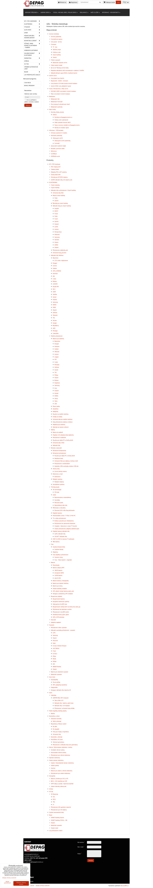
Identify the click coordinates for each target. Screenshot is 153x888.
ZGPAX (56, 245)
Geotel (54, 297)
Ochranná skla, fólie (58, 193)
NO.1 (54, 289)
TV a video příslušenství (59, 518)
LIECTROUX (56, 648)
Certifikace (54, 154)
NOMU (54, 305)
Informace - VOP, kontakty (110, 12)
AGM (54, 328)
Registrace (74, 2)
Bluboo (55, 281)
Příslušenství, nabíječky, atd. (60, 250)
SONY (54, 292)
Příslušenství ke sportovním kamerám (64, 523)
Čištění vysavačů (55, 60)
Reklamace (83, 12)
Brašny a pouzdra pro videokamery (64, 521)
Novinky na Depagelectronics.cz (63, 117)
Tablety (53, 430)
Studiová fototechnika (59, 547)
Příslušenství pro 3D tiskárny (59, 810)
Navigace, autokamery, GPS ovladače (63, 594)
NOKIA (56, 396)
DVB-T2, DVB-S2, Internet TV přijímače (63, 539)
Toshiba (55, 294)
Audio (54, 495)
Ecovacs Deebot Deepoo (59, 646)
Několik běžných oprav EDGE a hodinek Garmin (64, 73)
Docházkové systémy (58, 484)
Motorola (57, 234)
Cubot (54, 279)
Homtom (56, 346)
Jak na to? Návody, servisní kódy (60, 68)
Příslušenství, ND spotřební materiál (61, 807)
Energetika (52, 776)
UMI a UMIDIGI (57, 271)
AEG (54, 664)
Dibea (54, 656)
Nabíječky (55, 411)
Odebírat (28, 105)
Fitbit (55, 198)
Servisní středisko (31, 12)
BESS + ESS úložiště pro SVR (59, 781)
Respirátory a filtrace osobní (58, 724)
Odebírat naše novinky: (30, 94)
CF (53, 804)
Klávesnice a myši (58, 474)
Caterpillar (56, 333)
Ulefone (55, 312)
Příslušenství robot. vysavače (59, 627)
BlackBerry (56, 325)
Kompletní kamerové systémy (61, 601)
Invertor (53, 768)
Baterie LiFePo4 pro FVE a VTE (59, 778)
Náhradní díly (56, 445)
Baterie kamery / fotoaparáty (61, 581)
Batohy (53, 713)
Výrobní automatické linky (56, 812)
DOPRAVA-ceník (55, 156)
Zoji (54, 276)
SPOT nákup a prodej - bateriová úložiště (62, 784)
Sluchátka (57, 500)
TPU (54, 802)
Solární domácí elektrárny (56, 760)
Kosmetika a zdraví (54, 716)
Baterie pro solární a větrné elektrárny (61, 771)
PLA (54, 797)
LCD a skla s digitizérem (61, 260)
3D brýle (56, 492)
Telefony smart (57, 49)
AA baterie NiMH (59, 573)
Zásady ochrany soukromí (42, 885)
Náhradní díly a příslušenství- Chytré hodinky (63, 190)
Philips (56, 375)
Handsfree (55, 409)
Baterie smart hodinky (59, 195)
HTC (55, 359)
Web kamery (56, 542)
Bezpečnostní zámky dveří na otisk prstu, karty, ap (66, 607)
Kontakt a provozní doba (57, 148)
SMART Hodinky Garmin (57, 817)
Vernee (55, 320)
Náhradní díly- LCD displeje (62, 705)
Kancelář (53, 620)
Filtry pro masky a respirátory (61, 732)
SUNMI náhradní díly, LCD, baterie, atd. (61, 180)
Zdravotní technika (56, 718)
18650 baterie (58, 570)
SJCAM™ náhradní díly (60, 536)
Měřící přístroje (57, 721)
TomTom (56, 240)
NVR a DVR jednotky (58, 617)
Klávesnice (57, 476)
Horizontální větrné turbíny (58, 752)
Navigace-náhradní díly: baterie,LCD (61, 690)
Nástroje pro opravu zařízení (61, 427)
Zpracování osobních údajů (58, 146)
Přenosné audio (58, 502)
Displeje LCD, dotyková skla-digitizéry (63, 435)
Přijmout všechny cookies (21, 883)
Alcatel (56, 393)
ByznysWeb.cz (125, 885)
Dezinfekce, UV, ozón (57, 739)
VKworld (55, 315)
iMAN (54, 307)
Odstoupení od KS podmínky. (62, 140)
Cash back (27, 82)
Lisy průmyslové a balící (55, 830)
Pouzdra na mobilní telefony (60, 414)
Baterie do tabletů (58, 432)
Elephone (57, 383)
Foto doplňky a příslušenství (60, 555)
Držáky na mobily (57, 417)
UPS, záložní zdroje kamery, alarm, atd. (63, 591)
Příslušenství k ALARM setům (61, 612)
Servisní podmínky (56, 36)
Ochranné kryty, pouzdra (59, 253)
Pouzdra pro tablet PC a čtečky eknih (63, 440)
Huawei (56, 224)
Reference (54, 151)
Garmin (56, 200)
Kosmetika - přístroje (56, 737)
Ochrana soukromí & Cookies (59, 133)
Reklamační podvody (56, 107)
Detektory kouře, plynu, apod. (61, 614)
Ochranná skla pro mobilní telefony (62, 419)
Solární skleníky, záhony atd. (58, 786)
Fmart (54, 651)
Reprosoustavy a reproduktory (62, 497)
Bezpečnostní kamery (59, 599)
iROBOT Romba (57, 666)
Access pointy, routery (60, 471)
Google (55, 323)
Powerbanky (56, 565)
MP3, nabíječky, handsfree (60, 685)
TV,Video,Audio (55, 487)
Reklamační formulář (56, 101)
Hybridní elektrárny (54, 758)
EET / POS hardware (54, 164)
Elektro (55, 114)
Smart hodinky (57, 55)
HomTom (55, 273)
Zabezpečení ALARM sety (60, 604)
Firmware (53, 44)
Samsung (57, 237)
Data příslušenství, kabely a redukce (63, 422)
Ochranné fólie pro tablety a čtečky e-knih (66, 461)
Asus (55, 388)
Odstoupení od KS (58, 138)
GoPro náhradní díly (59, 534)
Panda (54, 659)
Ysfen (55, 401)
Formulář (57, 143)
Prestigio (55, 331)
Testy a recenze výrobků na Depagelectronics (67, 125)
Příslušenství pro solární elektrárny (60, 773)
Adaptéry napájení (56, 622)
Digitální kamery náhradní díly (61, 531)
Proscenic (55, 640)
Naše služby (95, 12)
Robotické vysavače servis (60, 62)
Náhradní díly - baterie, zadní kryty (63, 703)
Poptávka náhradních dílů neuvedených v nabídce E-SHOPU (67, 70)
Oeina (56, 398)
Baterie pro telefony (58, 338)
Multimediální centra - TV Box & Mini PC (64, 515)
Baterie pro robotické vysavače (59, 672)
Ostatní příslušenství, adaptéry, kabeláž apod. (66, 529)
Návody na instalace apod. (61, 127)
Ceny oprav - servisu (56, 42)
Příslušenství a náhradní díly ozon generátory (65, 745)
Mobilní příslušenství (57, 336)
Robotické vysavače (56, 674)
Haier (54, 643)
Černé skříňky (56, 682)
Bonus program (29, 85)
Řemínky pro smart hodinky (60, 203)
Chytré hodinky (55, 187)
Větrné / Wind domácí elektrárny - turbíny (60, 747)
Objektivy (55, 552)
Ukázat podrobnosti (7, 882)
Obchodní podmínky (56, 135)
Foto (52, 544)
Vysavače (51, 625)
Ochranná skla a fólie (58, 443)
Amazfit (56, 208)
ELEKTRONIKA (53, 182)
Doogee (55, 263)
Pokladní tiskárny (59, 482)
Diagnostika (54, 687)
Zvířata (51, 789)
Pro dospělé (56, 729)
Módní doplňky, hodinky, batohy (58, 711)
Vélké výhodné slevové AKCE (62, 122)
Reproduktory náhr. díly (60, 505)
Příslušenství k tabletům (59, 437)
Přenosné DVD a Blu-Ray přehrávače (64, 510)
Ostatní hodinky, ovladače (60, 588)
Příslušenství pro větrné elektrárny (60, 755)
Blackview (55, 258)
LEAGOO (55, 284)
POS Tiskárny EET (56, 167)
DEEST (56, 211)
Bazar (50, 815)
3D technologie (57, 489)
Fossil (56, 219)
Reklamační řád (55, 99)
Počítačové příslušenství (59, 453)
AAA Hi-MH (57, 578)
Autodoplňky (54, 679)
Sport (50, 692)
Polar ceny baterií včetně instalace (60, 94)
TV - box (55, 47)
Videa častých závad (56, 65)
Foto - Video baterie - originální (63, 560)
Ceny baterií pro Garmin (57, 78)
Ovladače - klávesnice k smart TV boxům (65, 526)
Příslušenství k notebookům (62, 463)
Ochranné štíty (57, 734)
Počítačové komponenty (59, 450)
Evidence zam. (57, 52)
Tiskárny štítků (55, 169)
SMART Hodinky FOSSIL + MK (59, 820)
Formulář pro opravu (56, 39)
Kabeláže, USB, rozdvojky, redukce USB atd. (66, 466)
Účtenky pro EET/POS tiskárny (59, 177)
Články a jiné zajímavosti (61, 120)
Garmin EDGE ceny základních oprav (61, 86)
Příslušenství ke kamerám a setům (62, 609)
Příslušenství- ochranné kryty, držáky (64, 708)
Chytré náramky (55, 185)
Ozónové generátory (58, 742)
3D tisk (51, 791)
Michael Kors (58, 232)
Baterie (53, 562)
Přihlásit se (62, 2)
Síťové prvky (56, 469)
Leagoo (56, 357)
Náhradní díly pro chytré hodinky (62, 206)
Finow (56, 214)
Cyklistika (53, 695)
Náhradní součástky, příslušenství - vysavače (63, 630)
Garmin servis (45, 12)
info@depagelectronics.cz (35, 862)
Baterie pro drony (58, 586)
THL (54, 318)
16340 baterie (58, 575)
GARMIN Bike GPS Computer (61, 698)
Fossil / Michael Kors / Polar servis (64, 12)
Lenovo (56, 229)
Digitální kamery (57, 513)
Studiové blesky (58, 549)
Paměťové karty (58, 458)
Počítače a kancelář (56, 448)
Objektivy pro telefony (59, 424)
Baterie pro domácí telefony (60, 583)
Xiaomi (56, 242)
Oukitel (55, 268)
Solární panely (55, 765)
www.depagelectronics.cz (31, 854)
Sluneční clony (58, 557)
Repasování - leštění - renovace (59, 81)
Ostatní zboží (54, 828)
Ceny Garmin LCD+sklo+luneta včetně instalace (64, 83)
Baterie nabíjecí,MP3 (58, 568)
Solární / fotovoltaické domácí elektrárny (62, 763)
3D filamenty (54, 794)
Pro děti (55, 726)
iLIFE (54, 633)
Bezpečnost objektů (56, 596)
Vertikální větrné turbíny (58, 750)
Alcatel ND (56, 286)
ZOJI (55, 404)
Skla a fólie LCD (58, 700)
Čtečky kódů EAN (55, 174)
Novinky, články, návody (57, 112)
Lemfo (56, 227)
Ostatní (55, 57)
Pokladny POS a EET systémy (59, 172)
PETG (54, 799)
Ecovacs (55, 653)
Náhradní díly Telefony (57, 255)
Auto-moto (52, 677)
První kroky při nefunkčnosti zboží (60, 104)
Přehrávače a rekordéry (59, 508)
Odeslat (91, 860)
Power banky (56, 406)
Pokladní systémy (57, 479)
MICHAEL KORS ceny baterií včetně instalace (63, 91)
